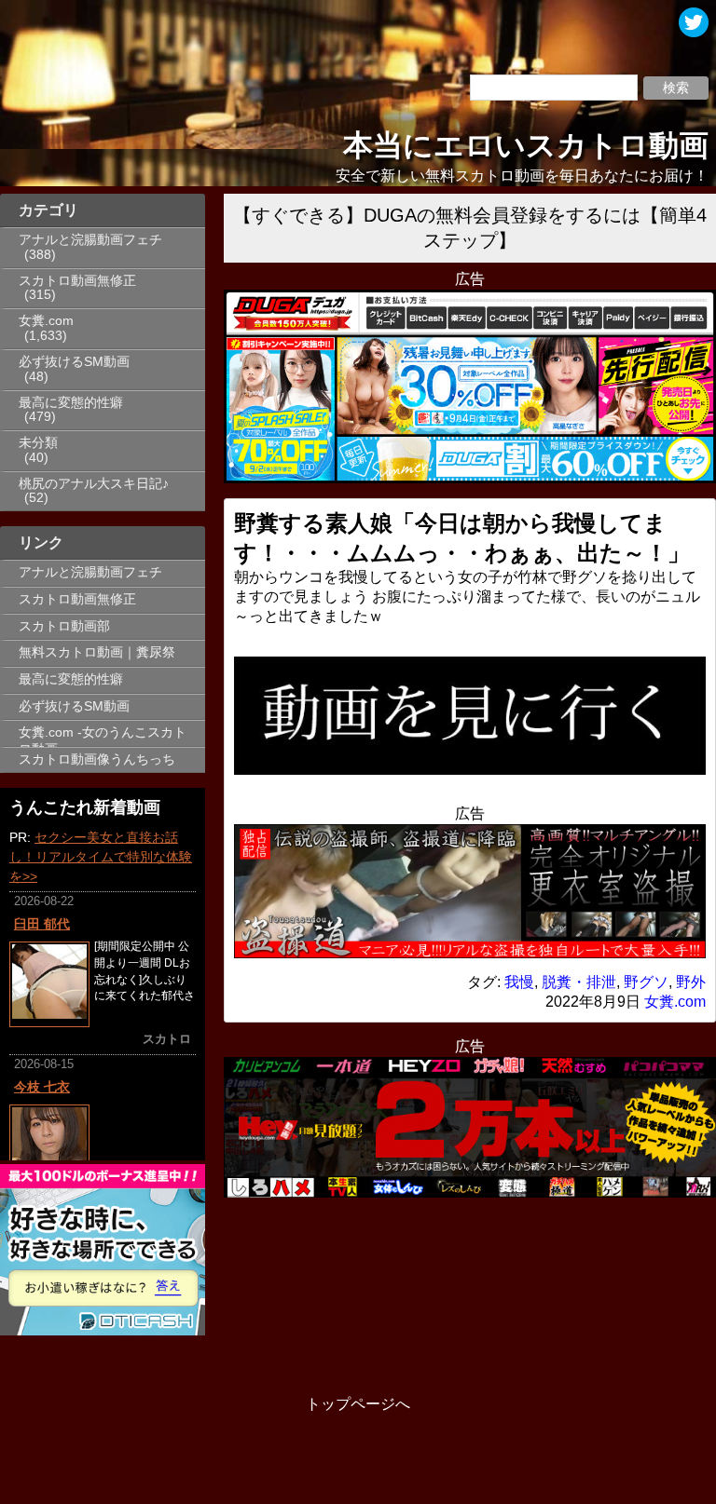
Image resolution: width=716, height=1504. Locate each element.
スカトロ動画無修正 (77, 281)
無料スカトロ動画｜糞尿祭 (97, 652)
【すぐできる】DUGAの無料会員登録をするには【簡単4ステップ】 (470, 228)
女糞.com (46, 321)
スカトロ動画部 (64, 626)
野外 (691, 982)
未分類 (38, 443)
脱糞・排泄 (579, 982)
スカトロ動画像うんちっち (97, 759)
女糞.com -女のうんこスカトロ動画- (102, 735)
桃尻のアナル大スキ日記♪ (94, 484)
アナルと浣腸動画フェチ (90, 240)
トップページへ (358, 1404)
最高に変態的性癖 (71, 403)
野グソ (646, 982)
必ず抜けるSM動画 (74, 362)
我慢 (519, 982)
